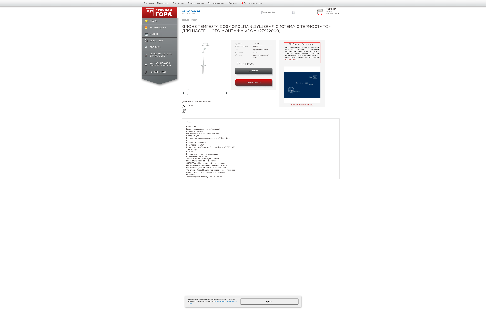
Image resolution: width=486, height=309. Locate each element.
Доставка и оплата (195, 3)
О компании (178, 3)
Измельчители (158, 72)
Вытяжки (155, 47)
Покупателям (163, 3)
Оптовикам (149, 3)
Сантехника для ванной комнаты (160, 64)
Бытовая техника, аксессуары (161, 55)
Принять (269, 302)
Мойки (154, 34)
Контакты (232, 3)
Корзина (331, 9)
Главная (185, 20)
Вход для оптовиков (253, 3)
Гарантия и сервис (216, 3)
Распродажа (158, 28)
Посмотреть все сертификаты (302, 105)
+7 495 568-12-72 (192, 11)
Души (193, 20)
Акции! (154, 21)
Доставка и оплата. (291, 60)
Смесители (156, 41)
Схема (190, 105)
